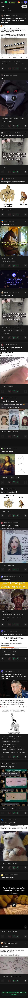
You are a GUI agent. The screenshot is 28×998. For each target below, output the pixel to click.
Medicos (5, 808)
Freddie (15, 747)
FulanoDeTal (7, 943)
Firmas (12, 63)
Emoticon (19, 617)
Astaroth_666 (7, 292)
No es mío (4, 946)
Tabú (10, 651)
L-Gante (10, 739)
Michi (4, 863)
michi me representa (8, 823)
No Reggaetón (6, 741)
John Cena (11, 565)
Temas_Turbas (7, 671)
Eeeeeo (13, 752)
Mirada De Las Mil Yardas (9, 614)
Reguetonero (6, 752)
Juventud (15, 431)
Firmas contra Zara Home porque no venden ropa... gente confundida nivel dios (13, 21)
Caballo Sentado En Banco (9, 261)
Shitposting (12, 327)
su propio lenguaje (7, 767)
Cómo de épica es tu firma (10, 526)
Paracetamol (13, 808)
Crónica (11, 736)
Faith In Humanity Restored (9, 744)
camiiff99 (6, 489)
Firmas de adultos (7, 224)
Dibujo (12, 477)
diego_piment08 (8, 132)
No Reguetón (15, 741)
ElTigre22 (6, 344)
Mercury (22, 747)
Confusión (5, 63)
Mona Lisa (5, 477)
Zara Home (17, 61)
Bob (4, 511)
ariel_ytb (6, 448)
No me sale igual (7, 295)
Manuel (11, 386)
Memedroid (5, 619)
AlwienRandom (8, 522)
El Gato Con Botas (7, 121)
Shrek (9, 931)
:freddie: (5, 749)
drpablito (6, 763)
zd (2, 78)
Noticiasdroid (20, 63)
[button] (22, 2)
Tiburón (19, 976)
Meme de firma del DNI (9, 401)
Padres (10, 210)
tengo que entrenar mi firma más (12, 136)
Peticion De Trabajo (7, 118)
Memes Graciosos (7, 61)
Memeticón (21, 749)
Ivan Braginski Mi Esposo (9, 654)
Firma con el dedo (7, 452)
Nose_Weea (7, 15)
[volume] (25, 114)
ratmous (6, 221)
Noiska (5, 178)
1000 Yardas (6, 617)
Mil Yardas (20, 614)
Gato (9, 863)
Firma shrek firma (7, 878)
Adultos (11, 258)
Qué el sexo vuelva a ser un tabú (12, 634)
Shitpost (5, 327)
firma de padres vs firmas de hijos (13, 182)
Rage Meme (12, 749)
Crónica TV (18, 736)
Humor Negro (6, 333)
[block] (26, 15)
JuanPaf (6, 819)
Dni (10, 431)
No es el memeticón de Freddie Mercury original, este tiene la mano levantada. (13, 676)
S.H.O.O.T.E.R (7, 874)
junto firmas (5, 580)
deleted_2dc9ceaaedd (9, 576)
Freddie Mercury (7, 747)
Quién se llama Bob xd (9, 492)
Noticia (4, 736)
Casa (4, 739)
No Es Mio (5, 976)
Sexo (15, 651)
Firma (16, 118)
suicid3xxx (6, 75)
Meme (4, 611)
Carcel (19, 327)
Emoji (13, 617)
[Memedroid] (5, 2)
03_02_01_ (6, 631)
